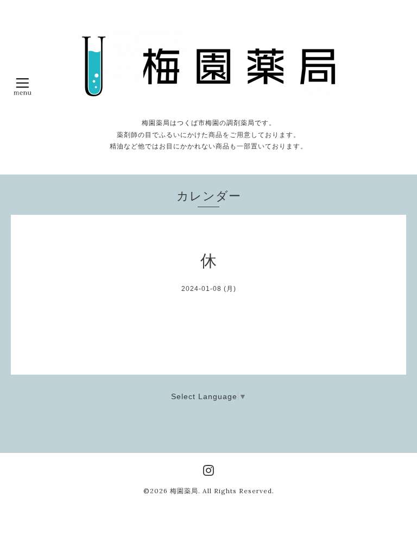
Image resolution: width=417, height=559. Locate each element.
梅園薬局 (184, 491)
